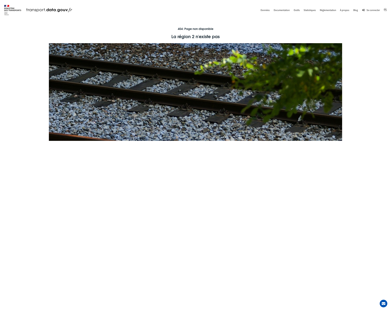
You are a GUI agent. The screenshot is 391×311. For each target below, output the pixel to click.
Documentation (282, 10)
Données (265, 10)
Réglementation (328, 10)
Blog (355, 10)
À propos (344, 10)
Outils (297, 10)
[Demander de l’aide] (383, 303)
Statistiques (310, 10)
